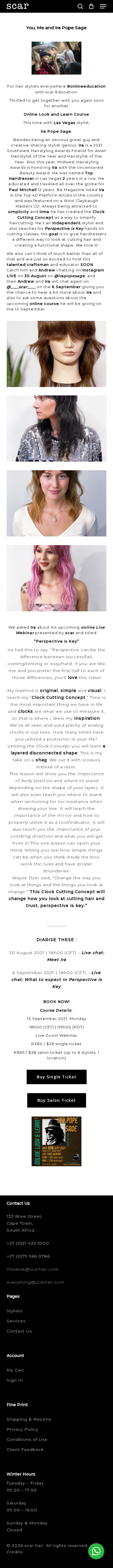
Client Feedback (25, 1449)
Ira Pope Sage (56, 131)
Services (16, 1320)
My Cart (15, 1370)
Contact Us (19, 1331)
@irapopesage (69, 276)
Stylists (14, 1310)
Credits (15, 1551)
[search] (80, 6)
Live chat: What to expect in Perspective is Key (56, 979)
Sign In (15, 1380)
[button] (103, 6)
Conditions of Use (27, 1439)
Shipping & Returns (29, 1419)
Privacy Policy (22, 1429)
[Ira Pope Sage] (57, 355)
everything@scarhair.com (36, 1282)
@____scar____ (21, 287)
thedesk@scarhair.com (33, 1269)
